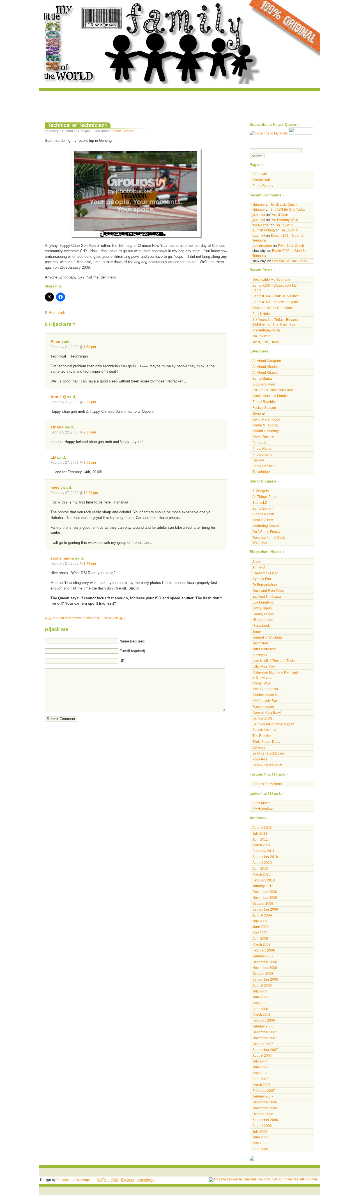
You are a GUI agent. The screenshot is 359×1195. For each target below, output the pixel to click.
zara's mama (62, 558)
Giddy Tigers (262, 608)
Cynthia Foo (261, 579)
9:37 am (90, 432)
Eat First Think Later (267, 596)
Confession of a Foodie (270, 396)
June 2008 (260, 997)
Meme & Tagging (265, 425)
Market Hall (261, 180)
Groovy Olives (263, 614)
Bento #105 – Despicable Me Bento (274, 288)
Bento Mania (262, 378)
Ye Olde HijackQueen (268, 753)
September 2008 (265, 979)
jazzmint (258, 215)
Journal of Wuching (267, 637)
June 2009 (260, 927)
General (258, 413)
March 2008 (261, 1014)
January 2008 (262, 1026)
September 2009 (265, 909)
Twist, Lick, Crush (283, 204)
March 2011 (261, 845)
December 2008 (264, 962)
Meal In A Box (262, 520)
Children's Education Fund (272, 390)
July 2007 (259, 1061)
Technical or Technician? (78, 125)
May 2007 (260, 1073)
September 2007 (265, 1050)
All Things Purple (265, 496)
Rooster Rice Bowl (266, 712)
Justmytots (260, 643)
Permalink (57, 312)
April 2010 (260, 868)
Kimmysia (259, 655)
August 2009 (262, 915)
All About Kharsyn (265, 372)
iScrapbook (261, 625)
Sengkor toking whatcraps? (273, 724)
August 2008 (262, 985)
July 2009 (259, 921)
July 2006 (259, 1131)
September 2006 (265, 1120)
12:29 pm (91, 493)
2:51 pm (90, 402)
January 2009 (262, 956)
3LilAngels (260, 491)
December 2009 (264, 892)
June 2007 (260, 1067)
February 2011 (263, 851)
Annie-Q (258, 567)
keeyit (56, 487)
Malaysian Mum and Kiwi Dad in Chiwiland (275, 674)
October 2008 (262, 973)
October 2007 (262, 1044)
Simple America (264, 730)
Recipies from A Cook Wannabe (268, 540)
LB (53, 457)
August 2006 (262, 1125)
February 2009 (263, 950)
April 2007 (260, 1079)
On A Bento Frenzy (266, 531)
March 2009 (261, 944)
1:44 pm (90, 563)
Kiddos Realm (263, 514)
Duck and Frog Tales (268, 590)
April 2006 (260, 1149)
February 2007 (263, 1090)
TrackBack (113, 618)
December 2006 (264, 1102)
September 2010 (265, 856)
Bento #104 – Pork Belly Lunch (276, 296)
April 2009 (260, 938)
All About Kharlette (266, 366)
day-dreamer (262, 245)
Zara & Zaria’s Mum (267, 765)
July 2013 (259, 833)
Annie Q (58, 397)
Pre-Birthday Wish (284, 220)
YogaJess (259, 759)
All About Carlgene (266, 361)
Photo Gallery (262, 185)
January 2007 (262, 1096)
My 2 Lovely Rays (265, 700)
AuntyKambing (263, 230)
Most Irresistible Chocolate (272, 308)
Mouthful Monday (265, 431)
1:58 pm (90, 347)
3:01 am (90, 462)
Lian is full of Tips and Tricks (273, 660)
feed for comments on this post (72, 618)
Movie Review (263, 436)
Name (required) (132, 641)
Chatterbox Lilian (265, 573)
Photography (262, 454)
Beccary (62, 1180)
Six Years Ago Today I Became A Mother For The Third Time (275, 322)
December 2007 (264, 1032)
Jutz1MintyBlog (264, 649)
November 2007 (264, 1038)
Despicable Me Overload (271, 279)
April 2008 (260, 1009)
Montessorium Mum (267, 695)
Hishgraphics (262, 619)
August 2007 (262, 1055)
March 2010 (261, 874)
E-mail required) (132, 651)
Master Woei (261, 683)
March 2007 (261, 1085)
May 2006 (260, 1143)
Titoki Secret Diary (266, 741)
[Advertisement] (179, 103)
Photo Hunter (262, 448)
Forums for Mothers (267, 784)
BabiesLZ (259, 502)
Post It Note (279, 215)
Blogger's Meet (263, 384)
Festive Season (122, 131)
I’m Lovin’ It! (284, 225)
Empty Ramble (263, 401)
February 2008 (263, 1020)
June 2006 (260, 1137)
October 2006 (262, 1114)
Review (258, 460)
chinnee (258, 204)
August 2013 (262, 827)
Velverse (259, 747)
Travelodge (261, 472)
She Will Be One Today (287, 209)
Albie (256, 561)
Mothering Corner (265, 526)
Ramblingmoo (263, 706)
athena (57, 427)
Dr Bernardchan (264, 584)
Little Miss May (263, 666)
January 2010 (262, 886)
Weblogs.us (85, 1180)
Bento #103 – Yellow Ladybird (275, 302)
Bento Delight (262, 508)
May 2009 (260, 932)
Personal (259, 442)
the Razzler (261, 225)
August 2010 (262, 862)
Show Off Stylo (263, 466)
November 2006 (264, 1108)
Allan (55, 341)
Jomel (257, 631)
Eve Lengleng (263, 602)
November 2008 (264, 967)
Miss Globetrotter (265, 689)
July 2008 (259, 991)
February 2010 (263, 880)
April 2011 (260, 839)
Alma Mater (261, 803)
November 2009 (264, 897)
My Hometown (263, 808)
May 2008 (260, 1003)
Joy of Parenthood (266, 419)
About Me (259, 174)
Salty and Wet (262, 718)
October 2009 (262, 903)
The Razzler (261, 735)
